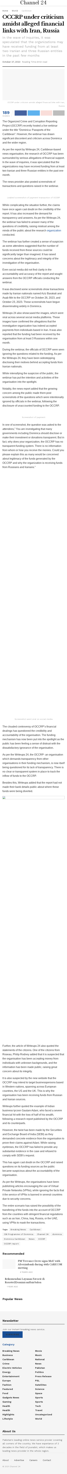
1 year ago (12, 1286)
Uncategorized (43, 1414)
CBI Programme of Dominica (18, 1234)
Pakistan (40, 1368)
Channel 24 (33, 3)
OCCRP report (11, 1244)
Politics (39, 1372)
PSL (37, 1380)
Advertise (19, 1460)
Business (7, 1355)
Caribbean (27, 11)
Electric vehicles (12, 1368)
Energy (6, 1372)
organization (54, 230)
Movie (38, 1351)
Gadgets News (10, 1397)
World (15, 11)
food (5, 1393)
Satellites (41, 1384)
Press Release (43, 1376)
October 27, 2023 (11, 62)
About (5, 1460)
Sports (39, 1397)
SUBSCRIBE (12, 1334)
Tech (38, 1406)
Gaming (6, 1401)
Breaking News (18, 1229)
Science (39, 1389)
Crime (5, 1363)
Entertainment (10, 1376)
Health (6, 1406)
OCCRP (41, 1239)
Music (38, 1355)
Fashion (6, 1384)
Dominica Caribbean (14, 1239)
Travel (38, 1410)
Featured (7, 1389)
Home (5, 11)
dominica (57, 1234)
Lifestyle (7, 1418)
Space (38, 1393)
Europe (6, 1380)
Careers (33, 1460)
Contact (47, 1460)
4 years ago (26, 1272)
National (40, 1359)
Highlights (8, 1414)
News (31, 1239)
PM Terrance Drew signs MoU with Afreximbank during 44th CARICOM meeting (40, 1264)
